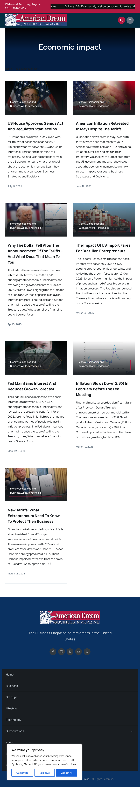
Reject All (44, 772)
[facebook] (53, 651)
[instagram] (61, 651)
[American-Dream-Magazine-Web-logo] (36, 16)
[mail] (78, 651)
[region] (44, 762)
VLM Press (83, 778)
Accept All (66, 772)
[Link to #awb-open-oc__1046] (121, 20)
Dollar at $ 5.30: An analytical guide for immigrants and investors (91, 6)
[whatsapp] (70, 651)
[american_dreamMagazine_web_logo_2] (70, 612)
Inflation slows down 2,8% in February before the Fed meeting (102, 389)
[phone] (87, 651)
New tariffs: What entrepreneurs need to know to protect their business (34, 515)
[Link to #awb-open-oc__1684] (130, 20)
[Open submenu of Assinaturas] (131, 731)
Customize (22, 772)
